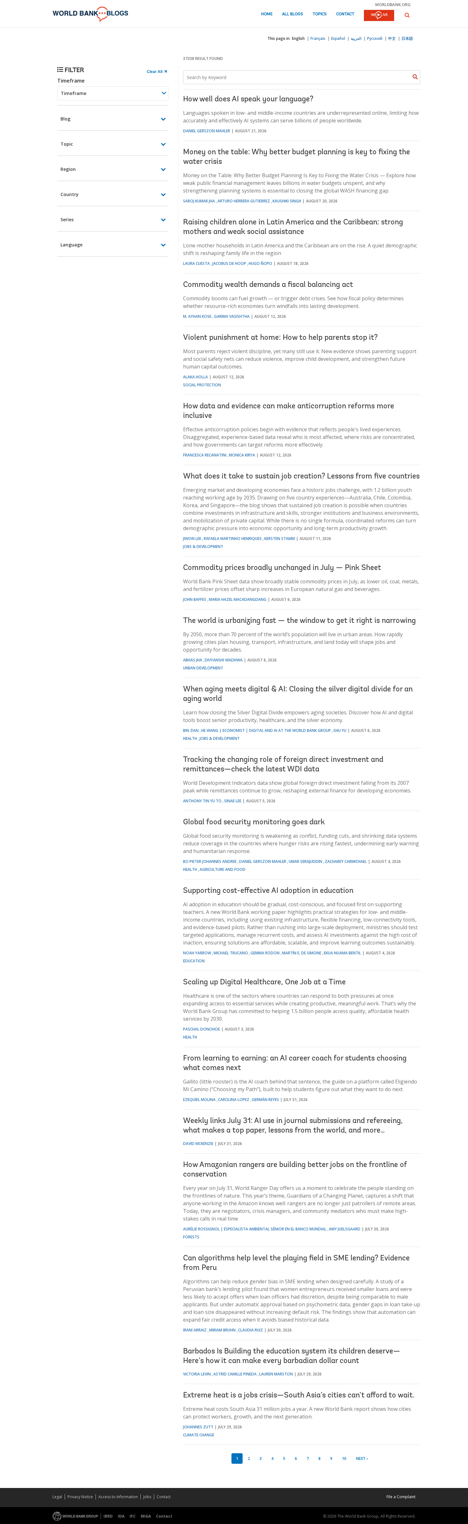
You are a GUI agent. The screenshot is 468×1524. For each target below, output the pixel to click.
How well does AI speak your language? (248, 99)
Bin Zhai (191, 730)
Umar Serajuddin (305, 861)
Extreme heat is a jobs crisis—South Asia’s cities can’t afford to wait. (299, 1395)
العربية (356, 38)
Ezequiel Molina (199, 1099)
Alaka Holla (195, 377)
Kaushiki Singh (287, 201)
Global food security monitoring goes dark (254, 822)
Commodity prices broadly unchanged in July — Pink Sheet (282, 568)
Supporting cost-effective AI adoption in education (268, 891)
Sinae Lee (232, 801)
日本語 (407, 38)
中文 (392, 38)
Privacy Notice (80, 1496)
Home (267, 14)
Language (71, 245)
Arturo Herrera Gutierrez (243, 201)
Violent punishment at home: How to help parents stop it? (280, 338)
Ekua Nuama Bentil (342, 953)
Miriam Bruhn (222, 1330)
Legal (57, 1496)
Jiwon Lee (192, 538)
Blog (65, 119)
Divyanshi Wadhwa (224, 660)
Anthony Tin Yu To (202, 801)
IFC (133, 1516)
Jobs (147, 1496)
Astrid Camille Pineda (235, 1374)
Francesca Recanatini (204, 455)
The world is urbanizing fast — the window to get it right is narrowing (299, 621)
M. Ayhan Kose (197, 316)
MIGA (146, 1516)
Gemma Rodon (265, 953)
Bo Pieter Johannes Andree (210, 861)
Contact (345, 14)
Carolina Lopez (233, 1099)
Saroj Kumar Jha (199, 201)
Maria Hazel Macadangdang (237, 599)
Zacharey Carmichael (346, 861)
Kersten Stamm (279, 538)
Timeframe (71, 80)
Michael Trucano (231, 953)
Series (67, 219)
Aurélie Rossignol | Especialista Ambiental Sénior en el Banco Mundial (254, 1229)
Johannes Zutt (198, 1427)
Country (69, 194)
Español (338, 38)
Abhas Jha (192, 660)
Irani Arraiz (195, 1330)
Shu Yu (339, 730)
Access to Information (118, 1496)
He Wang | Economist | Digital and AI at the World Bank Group (266, 730)
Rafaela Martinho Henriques (233, 538)
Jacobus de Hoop (229, 263)
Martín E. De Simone (301, 953)
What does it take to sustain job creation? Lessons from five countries (301, 476)
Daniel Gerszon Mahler (206, 131)
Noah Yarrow (197, 953)
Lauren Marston (276, 1374)
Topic (66, 144)
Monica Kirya (242, 455)
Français (317, 38)
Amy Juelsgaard (344, 1229)
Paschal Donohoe (201, 1029)
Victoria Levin (197, 1374)
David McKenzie (198, 1143)
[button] (407, 15)
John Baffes (194, 599)
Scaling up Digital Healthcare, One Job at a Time (264, 982)
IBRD (108, 1516)
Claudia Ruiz (250, 1330)
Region (68, 169)
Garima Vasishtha (232, 316)
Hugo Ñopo (260, 263)
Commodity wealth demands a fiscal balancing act (268, 285)
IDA (121, 1516)
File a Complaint (400, 1496)
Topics (320, 14)
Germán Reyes (265, 1099)
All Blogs (292, 14)
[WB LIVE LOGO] (379, 16)
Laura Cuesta (196, 263)
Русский (374, 38)
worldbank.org (393, 4)
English (298, 38)
